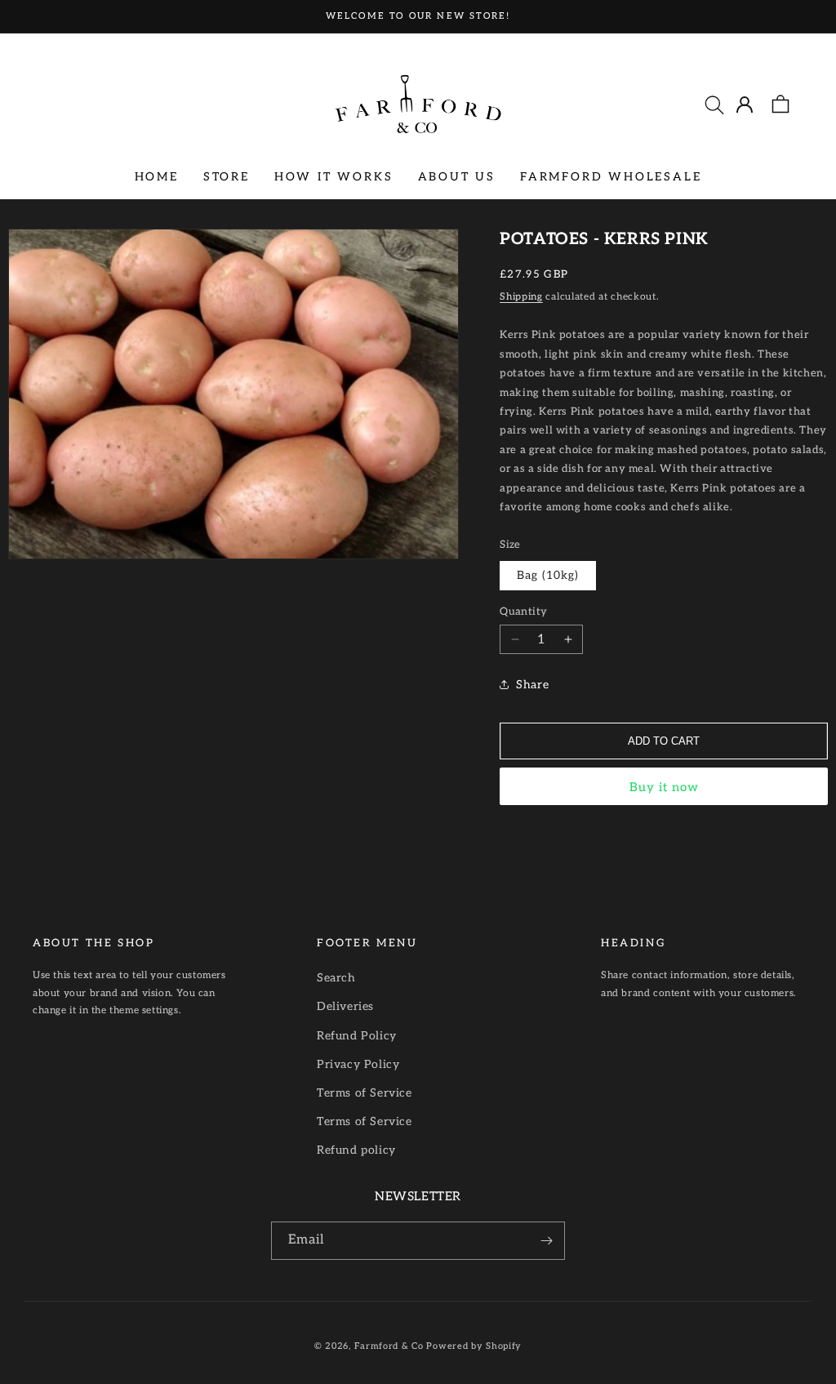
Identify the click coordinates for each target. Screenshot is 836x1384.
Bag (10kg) (548, 575)
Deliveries (345, 1006)
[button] (714, 104)
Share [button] (532, 685)
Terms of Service (364, 1093)
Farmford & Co (389, 1346)
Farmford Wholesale (610, 177)
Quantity (523, 611)
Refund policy (356, 1150)
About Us (457, 177)
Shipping (521, 297)
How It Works (334, 177)
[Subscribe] (546, 1241)
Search (336, 978)
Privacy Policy (358, 1064)
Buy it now (664, 787)
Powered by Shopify (474, 1346)
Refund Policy (357, 1036)
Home (157, 177)
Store (226, 177)
